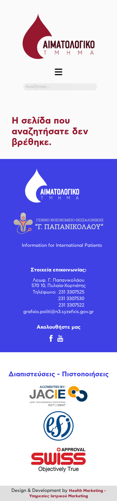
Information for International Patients (62, 245)
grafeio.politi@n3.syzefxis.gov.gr (58, 311)
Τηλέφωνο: (44, 292)
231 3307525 (71, 292)
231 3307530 (71, 298)
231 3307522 (71, 305)
